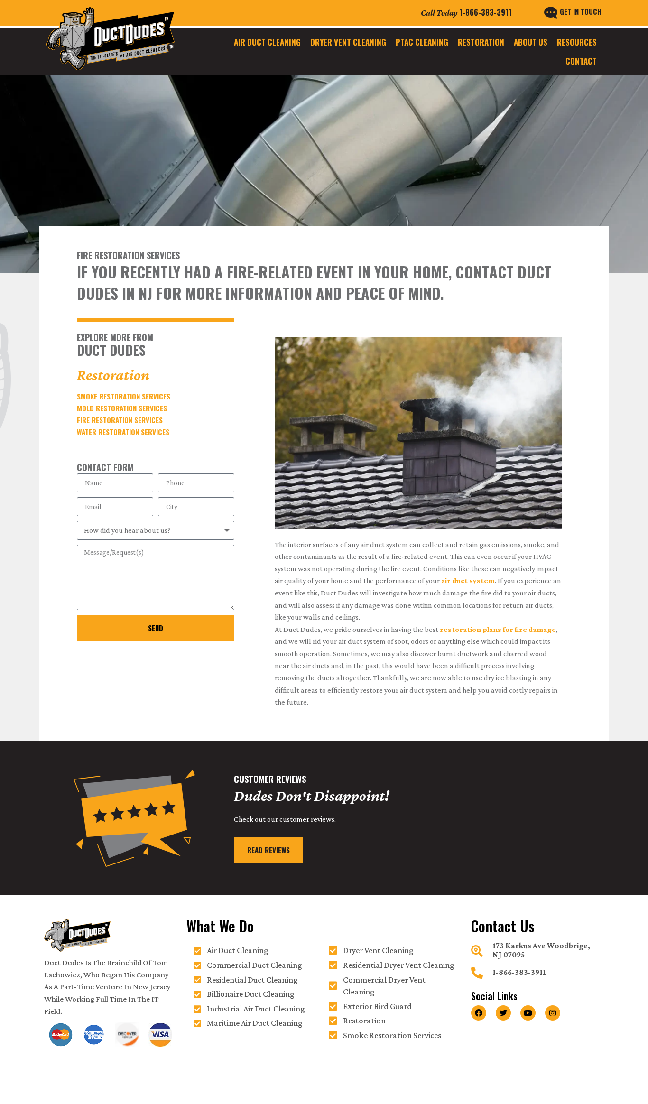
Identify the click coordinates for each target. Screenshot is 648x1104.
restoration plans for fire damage (498, 629)
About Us (530, 42)
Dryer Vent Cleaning (348, 42)
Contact (581, 61)
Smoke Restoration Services (123, 396)
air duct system (468, 580)
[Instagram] (552, 1013)
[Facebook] (478, 1013)
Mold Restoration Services (122, 408)
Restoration (481, 42)
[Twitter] (503, 1013)
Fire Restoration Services (120, 420)
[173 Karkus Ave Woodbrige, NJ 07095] (477, 951)
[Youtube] (528, 1013)
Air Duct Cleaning (267, 42)
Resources (577, 42)
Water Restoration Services (123, 432)
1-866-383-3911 (485, 12)
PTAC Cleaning (422, 42)
